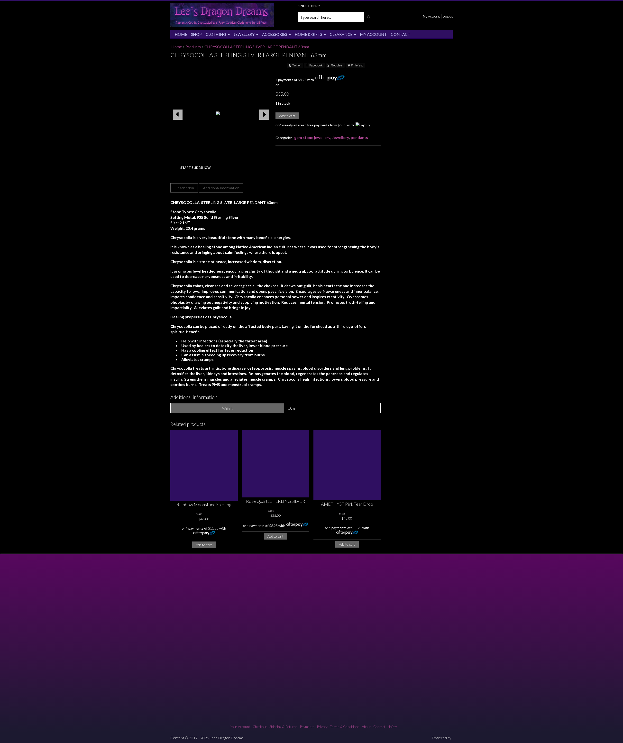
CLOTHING (216, 34)
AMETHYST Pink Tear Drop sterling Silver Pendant (347, 504)
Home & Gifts (308, 34)
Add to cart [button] (204, 545)
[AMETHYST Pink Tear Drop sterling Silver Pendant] (347, 465)
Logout (448, 16)
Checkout (260, 727)
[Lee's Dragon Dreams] (222, 26)
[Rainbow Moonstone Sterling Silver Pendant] (204, 465)
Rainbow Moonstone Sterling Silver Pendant (203, 505)
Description (184, 187)
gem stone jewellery (312, 137)
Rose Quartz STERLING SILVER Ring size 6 (275, 501)
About (366, 727)
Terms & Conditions (344, 727)
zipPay (392, 727)
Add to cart (287, 116)
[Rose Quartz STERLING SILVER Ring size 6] (275, 463)
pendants (359, 137)
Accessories (274, 34)
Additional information (221, 187)
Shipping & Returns (283, 727)
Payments (307, 727)
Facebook (315, 65)
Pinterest (357, 65)
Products (193, 46)
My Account (431, 16)
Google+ (336, 65)
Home (181, 34)
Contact (400, 34)
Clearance (341, 34)
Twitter (296, 65)
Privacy (322, 727)
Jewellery (244, 34)
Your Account (240, 727)
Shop (196, 34)
